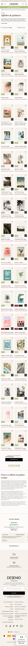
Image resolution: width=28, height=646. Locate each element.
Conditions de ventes (20, 609)
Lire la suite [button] (4, 23)
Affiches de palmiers (21, 9)
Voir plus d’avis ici (14, 545)
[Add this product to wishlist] (12, 33)
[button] (21, 640)
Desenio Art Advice (19, 602)
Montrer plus (14, 459)
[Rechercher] (5, 4)
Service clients (18, 604)
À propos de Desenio (8, 602)
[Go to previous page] (9, 466)
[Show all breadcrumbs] (2, 9)
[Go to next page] (19, 466)
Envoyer (14, 593)
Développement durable (7, 611)
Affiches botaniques (10, 9)
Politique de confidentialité (14, 596)
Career (11, 609)
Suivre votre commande (20, 606)
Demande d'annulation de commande (21, 616)
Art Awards (10, 619)
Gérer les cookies (19, 619)
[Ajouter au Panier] (12, 47)
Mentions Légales (9, 606)
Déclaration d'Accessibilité (7, 613)
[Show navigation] (2, 4)
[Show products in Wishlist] (22, 4)
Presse (11, 604)
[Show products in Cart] (25, 4)
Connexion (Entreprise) (8, 622)
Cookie (16, 611)
